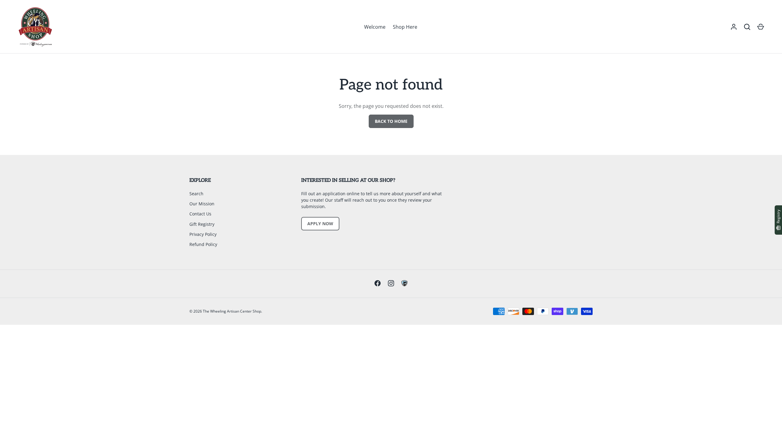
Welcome (375, 27)
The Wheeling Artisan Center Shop (232, 311)
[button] (747, 27)
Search (196, 193)
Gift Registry (201, 224)
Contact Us (200, 214)
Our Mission (201, 204)
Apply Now (320, 223)
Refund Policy (203, 244)
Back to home (391, 121)
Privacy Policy (203, 234)
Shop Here (405, 27)
